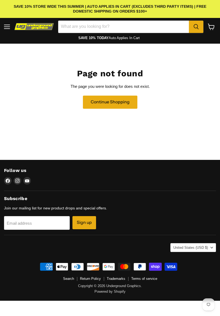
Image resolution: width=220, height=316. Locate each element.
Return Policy (90, 279)
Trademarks (116, 279)
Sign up (84, 222)
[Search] (196, 27)
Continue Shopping (110, 101)
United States (190, 248)
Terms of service (144, 279)
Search (68, 279)
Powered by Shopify (110, 291)
